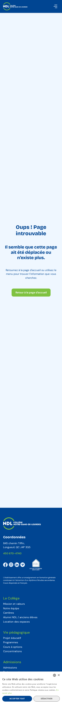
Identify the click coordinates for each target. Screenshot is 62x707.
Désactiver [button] (46, 698)
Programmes (10, 642)
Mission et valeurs (14, 603)
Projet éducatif (12, 638)
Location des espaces (16, 621)
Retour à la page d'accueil (31, 292)
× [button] (58, 675)
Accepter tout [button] (17, 698)
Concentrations (12, 651)
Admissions (12, 662)
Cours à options (12, 647)
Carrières (8, 612)
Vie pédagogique (16, 632)
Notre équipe (11, 608)
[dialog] (31, 689)
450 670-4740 (12, 553)
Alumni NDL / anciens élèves (20, 617)
